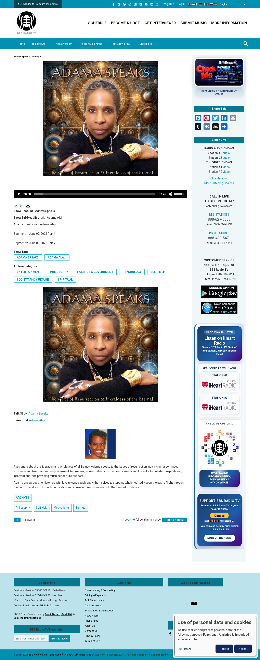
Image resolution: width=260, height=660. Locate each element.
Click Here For (219, 178)
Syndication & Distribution (99, 610)
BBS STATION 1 (219, 214)
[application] (100, 194)
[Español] (215, 4)
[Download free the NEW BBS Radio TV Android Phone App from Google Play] (219, 291)
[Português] (208, 4)
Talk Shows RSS (121, 43)
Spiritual (65, 279)
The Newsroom (63, 43)
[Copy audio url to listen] (21, 206)
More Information (229, 23)
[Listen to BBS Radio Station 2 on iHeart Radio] (220, 406)
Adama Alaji (57, 257)
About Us (90, 625)
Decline (224, 648)
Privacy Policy (92, 636)
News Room (92, 615)
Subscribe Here (219, 537)
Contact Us (91, 631)
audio (226, 153)
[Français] (197, 4)
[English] (190, 4)
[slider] (94, 194)
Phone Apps (91, 620)
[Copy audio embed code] (16, 206)
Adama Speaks (28, 257)
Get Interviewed (160, 23)
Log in (181, 4)
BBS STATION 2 (219, 233)
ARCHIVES (22, 497)
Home (21, 43)
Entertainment (29, 272)
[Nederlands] (193, 4)
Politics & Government (95, 272)
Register (168, 4)
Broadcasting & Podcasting (100, 590)
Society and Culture (33, 279)
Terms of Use (92, 641)
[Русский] (211, 4)
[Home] (27, 23)
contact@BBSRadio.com (45, 605)
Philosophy (59, 272)
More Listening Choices (219, 183)
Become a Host (125, 23)
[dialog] (215, 636)
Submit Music (193, 23)
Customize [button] (185, 648)
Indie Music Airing (91, 43)
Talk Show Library (94, 600)
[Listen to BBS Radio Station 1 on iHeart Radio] (220, 384)
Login (128, 519)
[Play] (19, 194)
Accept (243, 648)
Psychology (131, 272)
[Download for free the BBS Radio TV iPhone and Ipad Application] (219, 307)
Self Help (158, 272)
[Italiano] (204, 4)
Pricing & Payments (96, 595)
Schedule (97, 23)
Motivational (61, 507)
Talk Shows (38, 43)
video (226, 167)
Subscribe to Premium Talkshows (39, 4)
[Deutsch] (201, 4)
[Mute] (170, 194)
